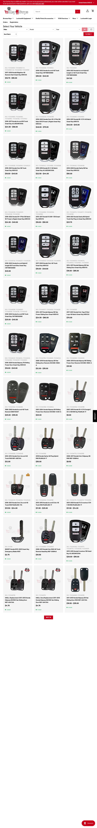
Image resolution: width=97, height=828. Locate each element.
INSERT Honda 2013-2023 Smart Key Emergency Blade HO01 (17, 550)
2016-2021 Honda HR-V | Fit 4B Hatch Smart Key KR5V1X (79, 120)
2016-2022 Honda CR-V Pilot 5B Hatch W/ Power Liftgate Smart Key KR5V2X (17, 218)
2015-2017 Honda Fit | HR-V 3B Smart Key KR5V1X (48, 218)
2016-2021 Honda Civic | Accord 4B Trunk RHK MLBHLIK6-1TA (16, 504)
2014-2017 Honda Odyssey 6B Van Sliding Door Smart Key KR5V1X (78, 266)
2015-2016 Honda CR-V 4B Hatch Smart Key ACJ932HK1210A (46, 169)
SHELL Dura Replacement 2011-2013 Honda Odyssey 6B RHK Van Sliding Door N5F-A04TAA (48, 600)
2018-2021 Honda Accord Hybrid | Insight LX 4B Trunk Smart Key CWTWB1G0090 (78, 73)
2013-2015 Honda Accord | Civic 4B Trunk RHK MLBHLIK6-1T (47, 504)
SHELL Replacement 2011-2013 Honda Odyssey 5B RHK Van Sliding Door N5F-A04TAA (17, 600)
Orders (5, 22)
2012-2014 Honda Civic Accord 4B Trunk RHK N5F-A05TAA (16, 457)
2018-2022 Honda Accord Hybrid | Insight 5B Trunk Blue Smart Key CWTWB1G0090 (16, 265)
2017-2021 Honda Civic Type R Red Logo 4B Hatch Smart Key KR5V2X (78, 313)
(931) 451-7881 (40, 3)
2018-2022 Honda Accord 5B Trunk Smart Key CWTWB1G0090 (16, 315)
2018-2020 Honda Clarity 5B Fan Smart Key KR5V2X (77, 169)
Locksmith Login (86, 18)
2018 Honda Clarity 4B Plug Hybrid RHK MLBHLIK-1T (47, 457)
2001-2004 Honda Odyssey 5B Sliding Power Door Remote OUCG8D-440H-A (48, 410)
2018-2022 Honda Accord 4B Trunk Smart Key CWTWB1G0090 (47, 72)
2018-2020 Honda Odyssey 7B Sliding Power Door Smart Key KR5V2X (17, 364)
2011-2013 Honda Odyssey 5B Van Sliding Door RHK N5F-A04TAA (77, 599)
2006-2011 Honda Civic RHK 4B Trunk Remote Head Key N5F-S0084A (48, 550)
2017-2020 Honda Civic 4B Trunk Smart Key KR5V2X (46, 264)
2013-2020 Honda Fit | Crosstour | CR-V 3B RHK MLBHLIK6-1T (79, 504)
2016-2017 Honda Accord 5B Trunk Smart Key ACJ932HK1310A (16, 122)
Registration (14, 22)
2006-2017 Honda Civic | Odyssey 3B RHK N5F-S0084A (78, 457)
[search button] (77, 11)
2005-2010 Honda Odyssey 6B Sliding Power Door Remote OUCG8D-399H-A (79, 362)
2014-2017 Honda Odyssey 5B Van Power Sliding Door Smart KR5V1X (47, 313)
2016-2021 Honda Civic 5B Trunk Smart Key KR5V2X (15, 169)
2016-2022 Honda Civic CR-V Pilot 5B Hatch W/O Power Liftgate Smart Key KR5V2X (48, 121)
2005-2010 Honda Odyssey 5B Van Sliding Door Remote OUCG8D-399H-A (48, 363)
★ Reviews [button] (95, 416)
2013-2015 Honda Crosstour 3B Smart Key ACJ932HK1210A (79, 552)
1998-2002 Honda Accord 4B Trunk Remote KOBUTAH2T (16, 410)
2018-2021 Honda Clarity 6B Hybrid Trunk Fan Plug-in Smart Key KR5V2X (79, 218)
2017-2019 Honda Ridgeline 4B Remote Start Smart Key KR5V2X (16, 74)
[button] (93, 11)
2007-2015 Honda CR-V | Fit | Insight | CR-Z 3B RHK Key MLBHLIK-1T (79, 410)
